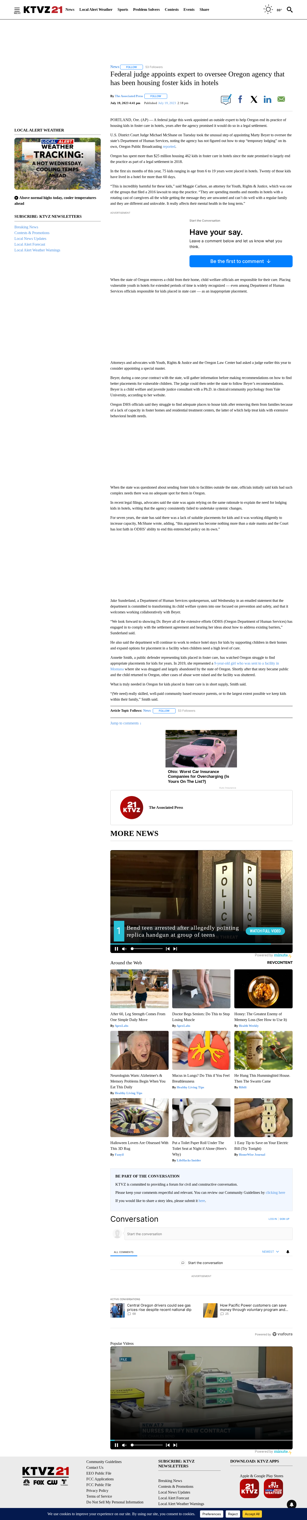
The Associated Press (129, 96)
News (69, 9)
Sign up (284, 1218)
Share (204, 9)
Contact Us (94, 1467)
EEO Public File (98, 1473)
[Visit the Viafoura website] (282, 1334)
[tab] (123, 1252)
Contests (172, 9)
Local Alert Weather (95, 9)
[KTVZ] (43, 9)
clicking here (275, 1192)
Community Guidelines (104, 1462)
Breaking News (26, 227)
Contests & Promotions (31, 233)
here (202, 1201)
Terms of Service (99, 1496)
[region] (201, 1276)
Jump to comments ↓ (126, 723)
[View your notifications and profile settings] (288, 1252)
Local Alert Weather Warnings (37, 250)
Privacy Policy (97, 1491)
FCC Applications (100, 1479)
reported (169, 146)
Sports (123, 9)
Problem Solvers (146, 9)
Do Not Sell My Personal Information (114, 1502)
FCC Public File (98, 1485)
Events (189, 9)
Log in (273, 1218)
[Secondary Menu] (20, 10)
